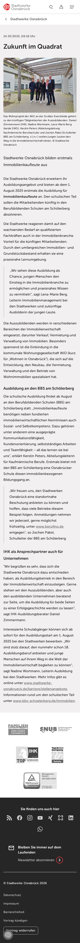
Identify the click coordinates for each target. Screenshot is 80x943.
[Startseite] (17, 7)
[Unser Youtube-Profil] (40, 817)
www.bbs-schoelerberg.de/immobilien (44, 701)
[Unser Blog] (9, 817)
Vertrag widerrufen (20, 930)
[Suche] (51, 6)
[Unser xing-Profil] (50, 817)
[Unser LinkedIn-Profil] (71, 817)
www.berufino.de (50, 526)
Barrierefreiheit (13, 912)
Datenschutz (12, 895)
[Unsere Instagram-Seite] (30, 817)
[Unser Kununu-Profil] (60, 817)
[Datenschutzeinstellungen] (8, 935)
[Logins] (61, 7)
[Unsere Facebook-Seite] (20, 817)
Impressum (11, 903)
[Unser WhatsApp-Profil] (40, 829)
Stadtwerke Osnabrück (28, 19)
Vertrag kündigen (15, 920)
